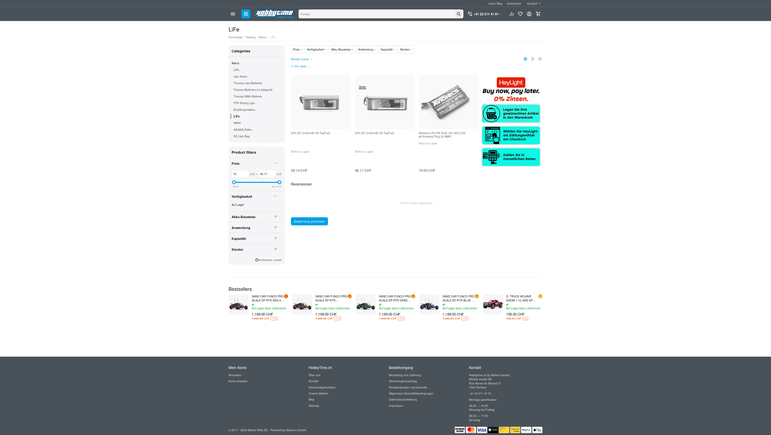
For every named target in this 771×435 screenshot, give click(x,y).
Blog (311, 399)
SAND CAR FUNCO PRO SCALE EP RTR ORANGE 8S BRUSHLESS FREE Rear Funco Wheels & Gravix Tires (331, 298)
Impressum (396, 406)
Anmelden (235, 375)
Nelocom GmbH (296, 430)
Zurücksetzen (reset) (268, 260)
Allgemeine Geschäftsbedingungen (411, 393)
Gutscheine (514, 3)
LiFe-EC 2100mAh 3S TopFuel (310, 133)
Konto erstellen (238, 381)
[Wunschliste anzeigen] (520, 13)
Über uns (314, 375)
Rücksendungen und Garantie (408, 387)
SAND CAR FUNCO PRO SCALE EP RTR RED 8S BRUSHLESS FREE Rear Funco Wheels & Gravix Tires (268, 298)
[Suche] (458, 14)
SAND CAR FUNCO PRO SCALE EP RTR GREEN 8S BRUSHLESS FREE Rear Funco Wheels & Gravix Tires (395, 298)
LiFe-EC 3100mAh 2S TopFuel (374, 133)
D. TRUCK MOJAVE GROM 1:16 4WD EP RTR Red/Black (519, 298)
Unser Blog (495, 3)
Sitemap (314, 406)
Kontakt (313, 381)
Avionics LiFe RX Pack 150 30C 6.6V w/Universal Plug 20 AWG (442, 134)
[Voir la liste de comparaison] (511, 13)
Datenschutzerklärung (403, 399)
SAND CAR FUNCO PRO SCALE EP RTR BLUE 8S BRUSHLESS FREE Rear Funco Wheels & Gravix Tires (458, 298)
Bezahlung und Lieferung (405, 375)
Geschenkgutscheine (322, 387)
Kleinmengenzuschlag (403, 381)
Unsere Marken (318, 393)
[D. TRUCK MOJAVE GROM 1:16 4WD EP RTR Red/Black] (493, 304)
